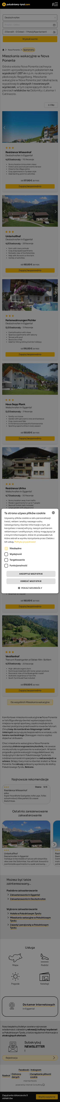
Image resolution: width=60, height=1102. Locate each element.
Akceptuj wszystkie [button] (31, 574)
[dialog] (29, 551)
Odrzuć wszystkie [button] (31, 581)
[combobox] (53, 512)
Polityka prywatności (25, 542)
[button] (30, 588)
